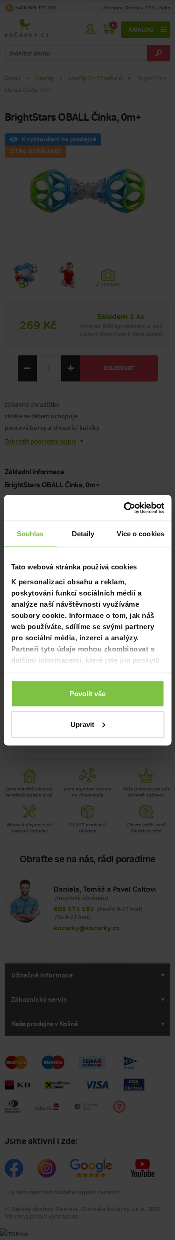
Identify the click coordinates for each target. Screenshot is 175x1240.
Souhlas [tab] (30, 534)
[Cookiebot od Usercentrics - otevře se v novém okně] (124, 508)
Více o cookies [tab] (140, 534)
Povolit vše (87, 694)
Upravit (82, 724)
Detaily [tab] (83, 534)
